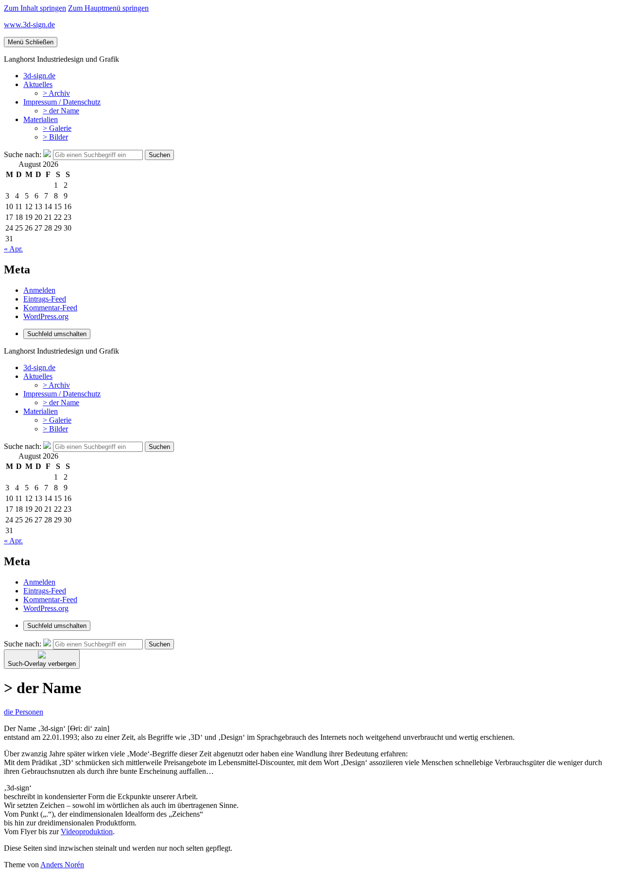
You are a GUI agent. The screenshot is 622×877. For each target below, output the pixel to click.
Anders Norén (62, 864)
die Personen (23, 712)
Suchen (159, 155)
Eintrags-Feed (44, 299)
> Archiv (56, 93)
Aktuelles (37, 84)
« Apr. (13, 249)
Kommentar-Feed (50, 308)
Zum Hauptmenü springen (108, 8)
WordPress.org (46, 316)
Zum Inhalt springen (35, 8)
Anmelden (39, 290)
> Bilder (55, 137)
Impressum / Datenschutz (62, 102)
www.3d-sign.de (29, 24)
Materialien (40, 119)
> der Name (61, 111)
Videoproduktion (87, 831)
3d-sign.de (39, 76)
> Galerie (57, 128)
